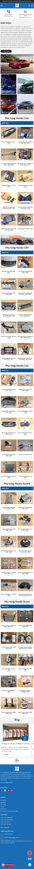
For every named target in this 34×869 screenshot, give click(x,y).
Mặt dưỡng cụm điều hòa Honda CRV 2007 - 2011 (9, 315)
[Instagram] (12, 790)
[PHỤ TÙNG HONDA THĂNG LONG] (17, 5)
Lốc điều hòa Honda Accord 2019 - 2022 (25, 508)
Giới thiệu (3, 802)
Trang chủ (3, 800)
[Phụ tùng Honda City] (17, 64)
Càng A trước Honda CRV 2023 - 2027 (9, 337)
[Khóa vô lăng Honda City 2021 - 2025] (25, 402)
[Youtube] (8, 790)
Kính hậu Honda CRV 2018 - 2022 (9, 272)
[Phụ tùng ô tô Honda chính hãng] (17, 240)
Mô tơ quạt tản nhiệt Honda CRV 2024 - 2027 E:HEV (25, 294)
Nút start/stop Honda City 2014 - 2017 (8, 455)
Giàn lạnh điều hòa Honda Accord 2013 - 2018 (8, 508)
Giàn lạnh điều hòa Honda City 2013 (8, 477)
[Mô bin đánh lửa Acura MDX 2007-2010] (9, 703)
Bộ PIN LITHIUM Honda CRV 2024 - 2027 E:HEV (25, 315)
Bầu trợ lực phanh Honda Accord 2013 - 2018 (25, 551)
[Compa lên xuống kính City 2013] (25, 467)
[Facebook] (2, 790)
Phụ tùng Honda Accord (17, 483)
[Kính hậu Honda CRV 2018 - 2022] (9, 262)
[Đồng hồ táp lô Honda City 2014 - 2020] (9, 402)
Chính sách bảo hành (6, 824)
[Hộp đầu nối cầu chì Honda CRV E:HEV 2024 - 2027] (25, 154)
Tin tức (2, 807)
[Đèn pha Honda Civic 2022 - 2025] (9, 132)
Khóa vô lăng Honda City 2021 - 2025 (25, 412)
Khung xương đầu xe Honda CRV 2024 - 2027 (9, 359)
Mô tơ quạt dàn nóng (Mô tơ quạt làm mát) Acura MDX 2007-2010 (25, 648)
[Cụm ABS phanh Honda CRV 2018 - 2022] (25, 262)
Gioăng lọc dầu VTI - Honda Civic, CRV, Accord (9, 573)
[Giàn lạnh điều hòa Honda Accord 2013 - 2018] (9, 498)
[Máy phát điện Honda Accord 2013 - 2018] (9, 541)
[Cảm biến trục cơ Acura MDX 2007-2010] (9, 637)
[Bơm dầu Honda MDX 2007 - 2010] (9, 681)
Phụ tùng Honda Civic (8, 92)
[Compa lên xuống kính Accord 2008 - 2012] (25, 563)
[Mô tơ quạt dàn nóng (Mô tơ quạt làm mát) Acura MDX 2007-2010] (25, 637)
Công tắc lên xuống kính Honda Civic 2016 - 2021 (9, 207)
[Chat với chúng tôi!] (29, 864)
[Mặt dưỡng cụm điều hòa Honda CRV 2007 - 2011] (9, 305)
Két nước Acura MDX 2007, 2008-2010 (25, 626)
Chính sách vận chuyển (7, 820)
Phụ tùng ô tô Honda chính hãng (9, 811)
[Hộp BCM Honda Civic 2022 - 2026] (9, 176)
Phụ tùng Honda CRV (25, 92)
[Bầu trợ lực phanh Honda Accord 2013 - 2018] (25, 541)
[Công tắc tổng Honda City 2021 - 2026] (9, 380)
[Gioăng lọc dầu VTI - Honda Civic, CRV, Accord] (9, 563)
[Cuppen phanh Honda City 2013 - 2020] (25, 380)
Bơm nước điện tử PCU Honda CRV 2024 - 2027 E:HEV (25, 359)
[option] (17, 760)
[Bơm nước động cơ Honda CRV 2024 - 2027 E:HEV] (25, 327)
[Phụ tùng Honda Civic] (9, 84)
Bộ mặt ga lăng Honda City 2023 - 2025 (9, 433)
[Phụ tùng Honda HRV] (25, 104)
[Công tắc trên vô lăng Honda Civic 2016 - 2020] (25, 197)
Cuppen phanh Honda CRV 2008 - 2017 (8, 529)
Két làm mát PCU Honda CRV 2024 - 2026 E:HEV (8, 164)
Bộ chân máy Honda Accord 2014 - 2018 (25, 529)
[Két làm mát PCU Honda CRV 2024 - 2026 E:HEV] (9, 154)
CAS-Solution (20, 867)
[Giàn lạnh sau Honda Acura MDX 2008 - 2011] (9, 616)
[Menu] (1, 5)
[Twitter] (5, 790)
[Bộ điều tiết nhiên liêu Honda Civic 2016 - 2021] (9, 219)
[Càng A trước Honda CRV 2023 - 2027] (9, 327)
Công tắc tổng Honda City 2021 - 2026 (8, 390)
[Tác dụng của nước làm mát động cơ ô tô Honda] (16, 733)
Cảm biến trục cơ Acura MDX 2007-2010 (9, 648)
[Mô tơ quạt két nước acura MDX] (9, 659)
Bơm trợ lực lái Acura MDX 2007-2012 (25, 713)
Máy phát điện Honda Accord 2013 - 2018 (8, 551)
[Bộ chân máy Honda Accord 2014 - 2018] (25, 519)
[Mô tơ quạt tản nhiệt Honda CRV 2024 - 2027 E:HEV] (25, 283)
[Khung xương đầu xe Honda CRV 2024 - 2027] (9, 349)
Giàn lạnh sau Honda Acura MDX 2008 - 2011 (9, 626)
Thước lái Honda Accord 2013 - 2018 (9, 595)
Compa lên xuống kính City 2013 (25, 477)
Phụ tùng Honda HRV (25, 112)
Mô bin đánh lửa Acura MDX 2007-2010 (9, 713)
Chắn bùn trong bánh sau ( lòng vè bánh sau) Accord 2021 (25, 595)
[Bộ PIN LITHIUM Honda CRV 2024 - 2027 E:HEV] (25, 305)
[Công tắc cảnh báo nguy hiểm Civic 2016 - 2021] (25, 132)
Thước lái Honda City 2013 (25, 454)
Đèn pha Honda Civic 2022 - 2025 (9, 142)
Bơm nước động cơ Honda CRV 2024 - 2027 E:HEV (25, 337)
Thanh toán (4, 809)
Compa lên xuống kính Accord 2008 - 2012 (25, 573)
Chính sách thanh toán (6, 817)
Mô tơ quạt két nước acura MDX (8, 669)
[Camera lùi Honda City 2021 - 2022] (25, 423)
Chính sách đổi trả (5, 822)
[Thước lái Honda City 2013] (25, 445)
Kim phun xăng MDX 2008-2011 (25, 669)
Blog (17, 719)
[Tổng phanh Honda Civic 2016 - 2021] (25, 176)
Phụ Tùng (3, 804)
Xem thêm (6, 51)
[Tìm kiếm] (29, 5)
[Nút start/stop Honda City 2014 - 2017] (9, 445)
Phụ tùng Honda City (8, 72)
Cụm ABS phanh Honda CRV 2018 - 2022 (25, 272)
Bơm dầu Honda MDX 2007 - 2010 (9, 691)
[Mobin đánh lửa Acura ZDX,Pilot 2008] (25, 681)
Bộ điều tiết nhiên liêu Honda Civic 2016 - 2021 (8, 229)
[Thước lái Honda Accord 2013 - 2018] (9, 585)
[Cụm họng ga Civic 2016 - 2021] (25, 219)
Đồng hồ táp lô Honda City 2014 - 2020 (8, 412)
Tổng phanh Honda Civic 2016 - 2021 (25, 186)
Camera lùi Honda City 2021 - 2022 (25, 433)
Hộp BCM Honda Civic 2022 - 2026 (9, 186)
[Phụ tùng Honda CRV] (25, 84)
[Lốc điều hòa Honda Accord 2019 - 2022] (25, 498)
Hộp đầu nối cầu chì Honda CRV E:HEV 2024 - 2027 (25, 164)
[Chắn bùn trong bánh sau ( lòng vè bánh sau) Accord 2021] (25, 585)
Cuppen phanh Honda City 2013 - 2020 (25, 390)
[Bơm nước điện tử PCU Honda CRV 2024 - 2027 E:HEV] (25, 349)
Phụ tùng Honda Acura (8, 112)
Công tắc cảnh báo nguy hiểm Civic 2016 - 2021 (25, 142)
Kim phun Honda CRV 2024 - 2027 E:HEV (9, 294)
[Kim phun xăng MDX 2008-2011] (25, 659)
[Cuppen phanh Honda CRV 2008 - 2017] (9, 519)
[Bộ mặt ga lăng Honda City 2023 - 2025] (9, 423)
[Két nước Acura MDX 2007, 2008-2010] (25, 616)
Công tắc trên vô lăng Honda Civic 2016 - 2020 (25, 207)
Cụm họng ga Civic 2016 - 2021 (25, 228)
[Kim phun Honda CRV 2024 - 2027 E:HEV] (9, 283)
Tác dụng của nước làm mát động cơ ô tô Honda (15, 744)
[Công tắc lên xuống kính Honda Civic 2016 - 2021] (9, 197)
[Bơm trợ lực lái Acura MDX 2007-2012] (25, 703)
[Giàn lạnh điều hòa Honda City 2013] (9, 467)
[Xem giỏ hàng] (32, 5)
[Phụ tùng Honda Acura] (9, 104)
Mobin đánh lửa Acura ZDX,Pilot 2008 (25, 691)
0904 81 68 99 (7, 785)
